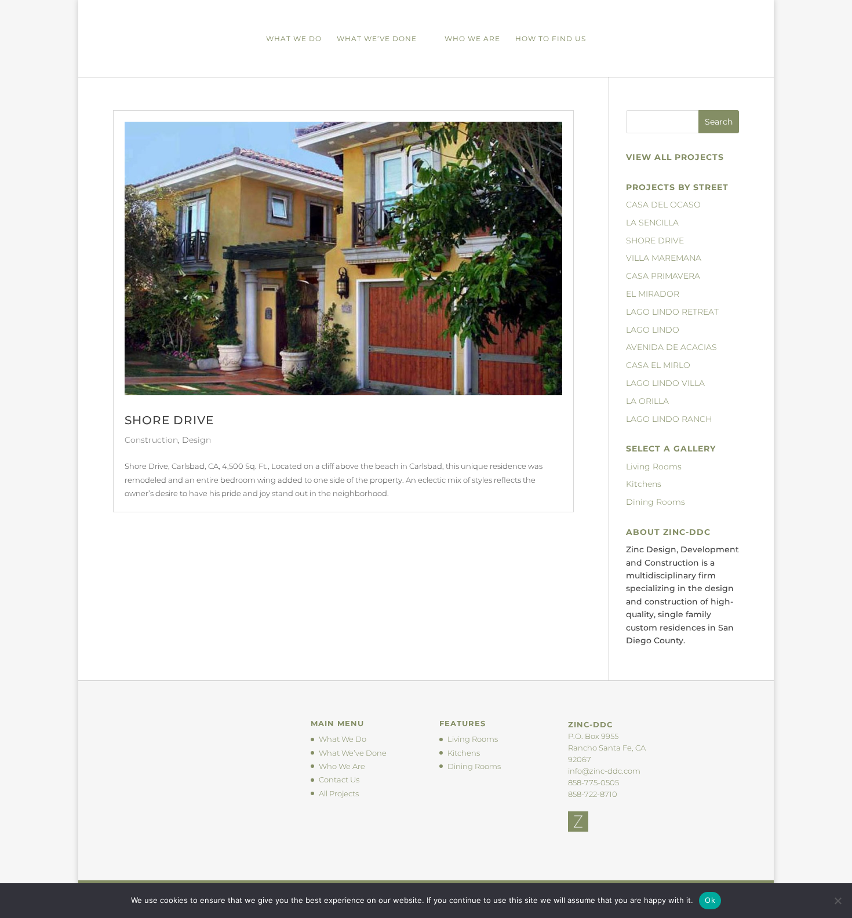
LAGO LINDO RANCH (669, 419)
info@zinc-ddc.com (604, 770)
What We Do (294, 39)
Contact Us (339, 779)
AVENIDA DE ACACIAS (671, 347)
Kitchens (643, 484)
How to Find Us (550, 39)
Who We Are (472, 39)
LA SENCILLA (652, 222)
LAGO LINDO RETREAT (672, 312)
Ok (710, 900)
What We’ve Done (377, 39)
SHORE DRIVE (169, 420)
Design (196, 440)
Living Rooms (654, 466)
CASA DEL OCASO (663, 204)
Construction (151, 440)
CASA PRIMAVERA (663, 276)
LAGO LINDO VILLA (665, 383)
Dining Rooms (655, 502)
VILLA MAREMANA (663, 258)
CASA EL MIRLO (658, 365)
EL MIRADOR (652, 294)
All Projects (339, 793)
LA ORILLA (647, 401)
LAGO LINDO (652, 330)
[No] (837, 900)
